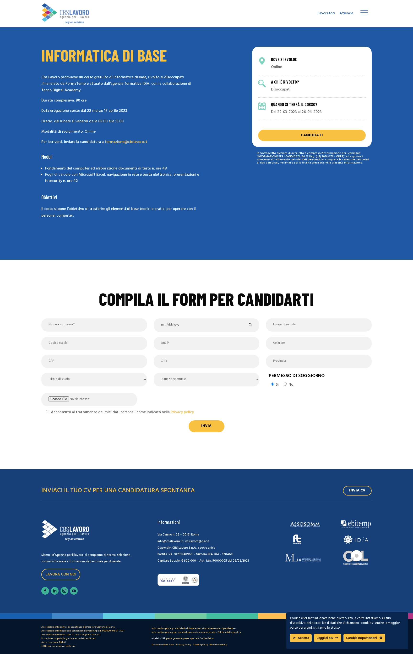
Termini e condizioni (163, 645)
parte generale (174, 638)
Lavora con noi (60, 574)
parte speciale (191, 638)
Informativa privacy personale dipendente (210, 628)
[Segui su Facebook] (45, 591)
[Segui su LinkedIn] (55, 591)
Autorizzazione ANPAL (53, 642)
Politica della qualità (229, 632)
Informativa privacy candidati (168, 628)
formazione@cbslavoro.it (126, 142)
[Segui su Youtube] (74, 591)
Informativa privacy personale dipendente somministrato (183, 632)
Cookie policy (200, 645)
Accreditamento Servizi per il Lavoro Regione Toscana (71, 635)
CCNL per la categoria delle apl (58, 646)
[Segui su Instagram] (64, 591)
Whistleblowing (218, 645)
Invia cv (357, 490)
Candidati (312, 135)
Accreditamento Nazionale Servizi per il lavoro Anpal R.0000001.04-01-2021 (83, 631)
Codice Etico (206, 638)
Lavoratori (326, 13)
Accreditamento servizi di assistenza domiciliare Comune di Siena (78, 627)
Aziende (346, 13)
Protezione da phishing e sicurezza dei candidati (68, 638)
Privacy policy (182, 412)
